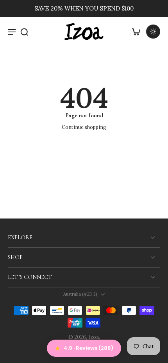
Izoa (93, 337)
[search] (24, 31)
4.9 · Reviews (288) (88, 348)
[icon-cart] (136, 31)
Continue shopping (84, 127)
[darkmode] (153, 32)
